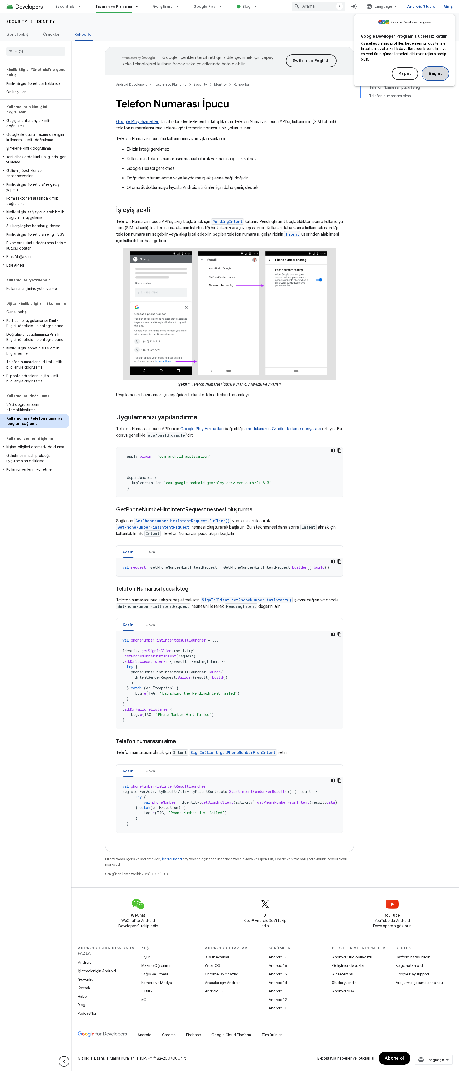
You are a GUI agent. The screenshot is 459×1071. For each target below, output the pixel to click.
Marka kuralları (122, 1058)
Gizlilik (146, 991)
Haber (83, 996)
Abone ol (394, 1058)
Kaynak (84, 987)
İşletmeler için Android (97, 970)
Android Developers (131, 84)
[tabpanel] (229, 567)
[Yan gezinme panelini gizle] (64, 1061)
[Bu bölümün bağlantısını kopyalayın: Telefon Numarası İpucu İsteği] (195, 589)
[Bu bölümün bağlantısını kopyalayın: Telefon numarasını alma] (181, 742)
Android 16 (278, 965)
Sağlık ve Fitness (154, 974)
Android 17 (278, 957)
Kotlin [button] (128, 552)
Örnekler (51, 34)
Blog (247, 6)
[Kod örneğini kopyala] (339, 450)
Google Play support (412, 974)
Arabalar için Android (223, 982)
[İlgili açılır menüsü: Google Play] (223, 6)
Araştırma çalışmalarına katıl (420, 982)
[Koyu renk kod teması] (333, 450)
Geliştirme (163, 6)
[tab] (128, 552)
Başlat (435, 73)
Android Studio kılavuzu (352, 957)
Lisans (99, 1058)
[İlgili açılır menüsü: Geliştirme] (180, 6)
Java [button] (150, 552)
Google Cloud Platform (231, 1034)
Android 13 (278, 991)
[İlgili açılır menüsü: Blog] (258, 6)
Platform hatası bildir (413, 957)
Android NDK (343, 991)
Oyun (146, 957)
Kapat (405, 73)
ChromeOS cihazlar (221, 974)
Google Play (204, 6)
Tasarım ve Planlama (114, 6)
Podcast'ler (87, 1013)
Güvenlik (85, 979)
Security (16, 21)
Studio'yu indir (344, 982)
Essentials (65, 6)
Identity (45, 21)
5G (144, 999)
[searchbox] (35, 51)
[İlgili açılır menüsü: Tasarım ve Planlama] (139, 6)
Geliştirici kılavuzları (349, 965)
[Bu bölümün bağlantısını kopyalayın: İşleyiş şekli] (155, 210)
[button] (34, 123)
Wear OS (212, 965)
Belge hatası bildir (410, 965)
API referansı (342, 974)
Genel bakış (17, 34)
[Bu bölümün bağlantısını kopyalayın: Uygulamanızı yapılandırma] (202, 417)
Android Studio (421, 6)
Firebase (193, 1034)
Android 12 (278, 999)
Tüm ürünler (272, 1034)
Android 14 (278, 982)
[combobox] (318, 6)
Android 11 (277, 1008)
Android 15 (278, 974)
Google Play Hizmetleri (137, 121)
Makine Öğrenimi (155, 965)
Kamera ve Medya (156, 982)
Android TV (214, 991)
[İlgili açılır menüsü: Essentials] (82, 6)
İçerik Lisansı (172, 859)
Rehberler (84, 34)
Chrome (169, 1034)
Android (85, 962)
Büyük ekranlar (217, 957)
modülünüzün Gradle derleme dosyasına (283, 429)
